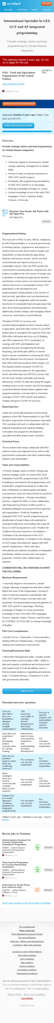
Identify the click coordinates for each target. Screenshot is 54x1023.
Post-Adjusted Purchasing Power (27, 934)
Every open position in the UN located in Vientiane (26, 903)
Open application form (18, 125)
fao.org (5, 819)
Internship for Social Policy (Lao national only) (16, 886)
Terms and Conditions (34, 994)
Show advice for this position (19, 104)
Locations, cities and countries (27, 945)
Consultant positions (27, 970)
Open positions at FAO (13, 84)
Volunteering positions (27, 973)
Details (46, 222)
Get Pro (46, 4)
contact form (19, 988)
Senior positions (27, 966)
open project (43, 988)
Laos (17, 91)
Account (46, 9)
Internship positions (27, 955)
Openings (8, 9)
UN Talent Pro (16, 217)
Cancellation (27, 998)
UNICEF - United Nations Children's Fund (14, 891)
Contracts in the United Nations (27, 952)
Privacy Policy (15, 994)
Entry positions (27, 959)
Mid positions (27, 963)
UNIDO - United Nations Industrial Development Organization (13, 850)
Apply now (27, 691)
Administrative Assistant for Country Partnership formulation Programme (16, 842)
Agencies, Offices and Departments (27, 941)
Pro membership (27, 927)
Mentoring (22, 9)
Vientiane (9, 91)
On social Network (27, 938)
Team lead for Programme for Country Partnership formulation (15, 864)
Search (35, 9)
